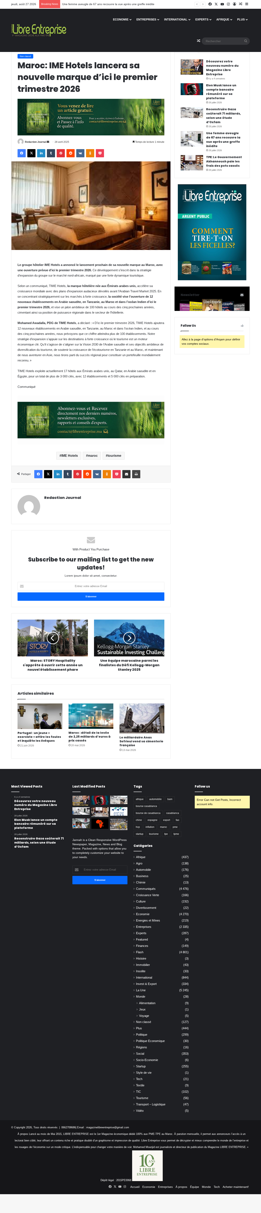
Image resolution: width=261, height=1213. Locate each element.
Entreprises (146, 19)
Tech (139, 1079)
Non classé (25, 56)
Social (140, 1053)
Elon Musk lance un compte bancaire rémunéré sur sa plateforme (221, 91)
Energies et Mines (148, 920)
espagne (152, 820)
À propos (181, 1186)
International (175, 19)
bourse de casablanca (148, 813)
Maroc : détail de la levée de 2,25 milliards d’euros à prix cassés (90, 737)
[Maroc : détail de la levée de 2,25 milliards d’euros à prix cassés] (91, 716)
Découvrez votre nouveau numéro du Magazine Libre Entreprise (222, 67)
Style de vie (144, 1072)
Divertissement (146, 907)
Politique (141, 1034)
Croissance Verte (147, 895)
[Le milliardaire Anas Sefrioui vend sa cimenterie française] (141, 718)
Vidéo (140, 1110)
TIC (138, 1091)
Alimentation (147, 1003)
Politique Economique (150, 1041)
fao (177, 820)
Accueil (134, 1186)
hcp (138, 827)
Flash (139, 952)
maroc (93, 455)
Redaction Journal (35, 142)
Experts (201, 19)
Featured (142, 939)
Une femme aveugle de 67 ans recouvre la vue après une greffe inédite (223, 139)
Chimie (140, 882)
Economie (120, 19)
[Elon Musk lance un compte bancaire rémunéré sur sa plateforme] (192, 89)
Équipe (194, 1186)
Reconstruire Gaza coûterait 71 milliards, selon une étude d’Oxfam (223, 115)
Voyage (144, 1015)
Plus (241, 19)
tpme (176, 834)
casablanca (172, 813)
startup (139, 834)
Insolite (140, 971)
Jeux (142, 1009)
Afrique (222, 19)
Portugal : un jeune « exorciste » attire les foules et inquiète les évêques (39, 737)
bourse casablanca (146, 806)
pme (175, 827)
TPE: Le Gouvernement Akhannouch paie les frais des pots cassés (224, 161)
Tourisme (142, 1098)
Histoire (141, 958)
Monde (140, 996)
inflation (150, 827)
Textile (140, 1085)
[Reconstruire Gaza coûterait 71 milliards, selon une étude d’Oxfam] (192, 112)
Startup (141, 1066)
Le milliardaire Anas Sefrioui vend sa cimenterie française (141, 741)
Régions (141, 1047)
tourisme (114, 455)
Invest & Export (146, 984)
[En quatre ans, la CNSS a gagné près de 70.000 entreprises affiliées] (118, 811)
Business (142, 876)
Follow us (202, 786)
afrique (140, 799)
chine (139, 820)
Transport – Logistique (150, 1104)
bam (169, 799)
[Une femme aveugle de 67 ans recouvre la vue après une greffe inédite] (192, 138)
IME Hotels (69, 455)
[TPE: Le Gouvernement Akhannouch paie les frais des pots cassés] (192, 162)
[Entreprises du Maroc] (39, 30)
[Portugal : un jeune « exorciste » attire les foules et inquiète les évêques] (40, 716)
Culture (141, 901)
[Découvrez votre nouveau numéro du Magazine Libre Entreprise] (192, 67)
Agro (139, 863)
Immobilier (143, 965)
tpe (166, 834)
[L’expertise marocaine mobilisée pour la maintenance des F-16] (118, 824)
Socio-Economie (147, 1060)
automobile (155, 799)
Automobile (143, 869)
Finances (142, 945)
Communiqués (146, 888)
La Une (141, 990)
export (166, 820)
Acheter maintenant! (236, 1186)
